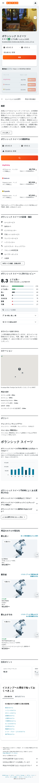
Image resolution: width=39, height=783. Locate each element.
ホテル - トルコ (31, 775)
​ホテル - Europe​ (20, 775)
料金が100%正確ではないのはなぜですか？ (17, 765)
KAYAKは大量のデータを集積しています (16, 762)
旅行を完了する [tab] (20, 696)
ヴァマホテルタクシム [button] (8, 641)
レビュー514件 (24, 39)
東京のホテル (9, 708)
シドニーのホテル (10, 710)
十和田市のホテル (10, 721)
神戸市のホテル (9, 734)
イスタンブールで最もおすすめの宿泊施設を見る (29, 615)
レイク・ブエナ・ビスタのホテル (15, 731)
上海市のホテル (9, 718)
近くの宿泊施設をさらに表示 (29, 536)
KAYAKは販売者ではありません (13, 759)
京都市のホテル (9, 716)
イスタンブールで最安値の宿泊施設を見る (29, 575)
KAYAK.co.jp (5, 775)
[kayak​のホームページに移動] (12, 3)
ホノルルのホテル (10, 723)
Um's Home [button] (5, 601)
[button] (3, 3)
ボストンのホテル (10, 713)
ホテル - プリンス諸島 (11, 777)
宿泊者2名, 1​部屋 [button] (9, 52)
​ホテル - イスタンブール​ (25, 777)
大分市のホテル (9, 726)
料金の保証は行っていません (10, 753)
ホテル (12, 775)
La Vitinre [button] (5, 559)
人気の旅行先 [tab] (8, 696)
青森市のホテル (9, 729)
